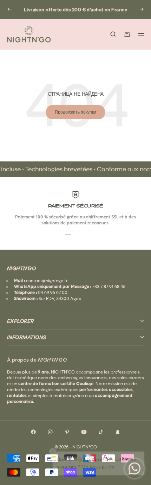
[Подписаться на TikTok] (101, 432)
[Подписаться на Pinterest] (67, 432)
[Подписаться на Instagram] (50, 432)
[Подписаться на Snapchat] (117, 432)
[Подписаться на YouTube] (84, 432)
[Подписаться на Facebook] (33, 432)
